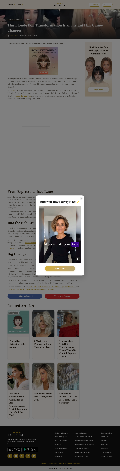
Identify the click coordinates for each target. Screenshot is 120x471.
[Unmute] (78, 259)
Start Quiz (60, 268)
